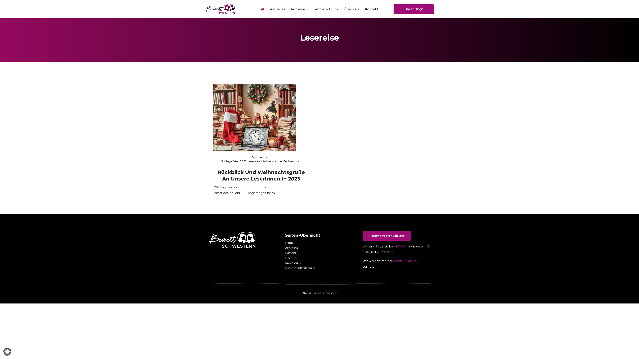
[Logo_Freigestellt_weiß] (232, 232)
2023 (243, 161)
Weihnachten (292, 161)
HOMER (401, 246)
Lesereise (254, 161)
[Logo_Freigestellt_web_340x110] (220, 5)
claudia (263, 157)
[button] (7, 351)
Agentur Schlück (405, 261)
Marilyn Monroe (271, 161)
